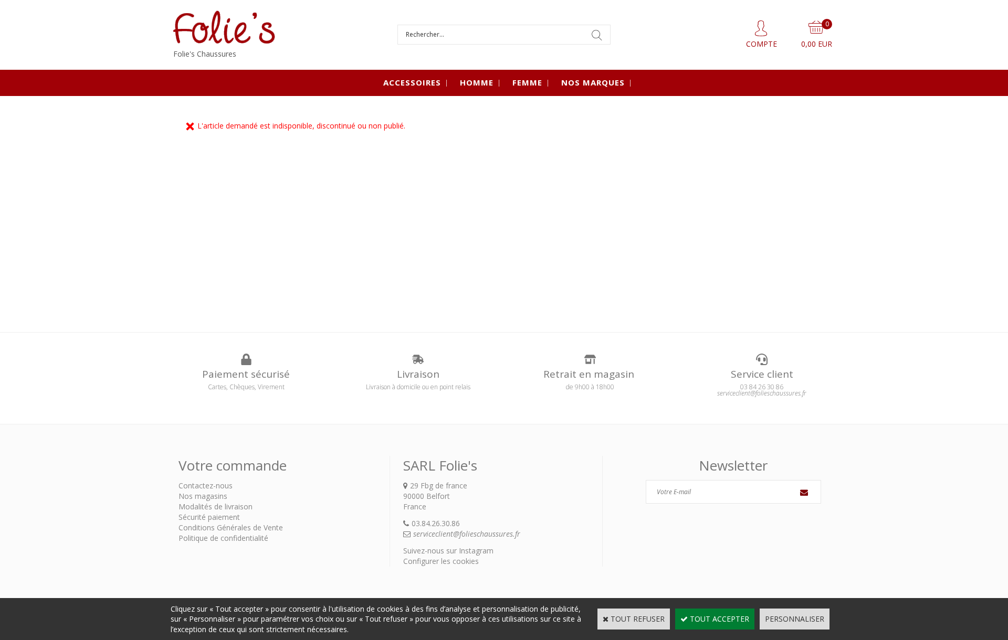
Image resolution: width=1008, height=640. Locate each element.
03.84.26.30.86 (436, 523)
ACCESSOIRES (412, 82)
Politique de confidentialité (223, 538)
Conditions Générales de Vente (230, 527)
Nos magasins (202, 496)
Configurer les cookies (441, 561)
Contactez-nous (205, 485)
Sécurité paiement (209, 517)
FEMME (527, 82)
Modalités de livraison (215, 506)
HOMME (477, 82)
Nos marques (593, 82)
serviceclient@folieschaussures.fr (466, 534)
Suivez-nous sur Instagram (448, 551)
